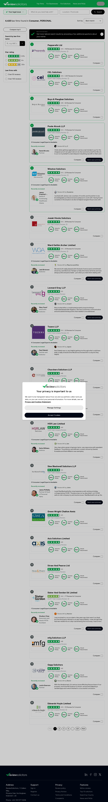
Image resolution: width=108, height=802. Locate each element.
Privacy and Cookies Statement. (38, 402)
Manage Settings (54, 408)
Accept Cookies (54, 415)
